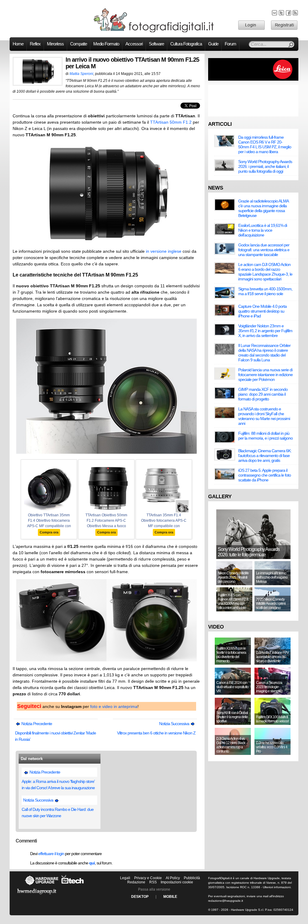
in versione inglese (163, 251)
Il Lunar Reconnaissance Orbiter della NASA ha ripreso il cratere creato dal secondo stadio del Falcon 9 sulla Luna (264, 352)
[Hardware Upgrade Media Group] (36, 895)
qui (92, 863)
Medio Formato (106, 44)
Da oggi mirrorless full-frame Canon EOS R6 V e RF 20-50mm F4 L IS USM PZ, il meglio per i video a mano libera (264, 144)
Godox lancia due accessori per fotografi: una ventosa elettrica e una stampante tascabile (263, 250)
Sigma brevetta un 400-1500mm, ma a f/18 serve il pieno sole (265, 291)
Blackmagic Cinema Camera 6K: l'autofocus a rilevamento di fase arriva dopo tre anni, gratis (264, 455)
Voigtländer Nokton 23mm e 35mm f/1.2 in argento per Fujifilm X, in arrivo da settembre (265, 330)
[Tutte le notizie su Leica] (253, 79)
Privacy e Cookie (148, 878)
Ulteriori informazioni (277, 887)
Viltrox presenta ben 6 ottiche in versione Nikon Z (156, 733)
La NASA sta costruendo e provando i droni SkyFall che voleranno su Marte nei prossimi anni (264, 416)
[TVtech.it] (72, 885)
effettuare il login (51, 853)
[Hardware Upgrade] (41, 885)
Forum (230, 44)
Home (18, 44)
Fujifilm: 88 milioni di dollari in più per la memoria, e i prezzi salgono (265, 435)
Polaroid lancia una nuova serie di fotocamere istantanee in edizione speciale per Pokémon (265, 374)
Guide (213, 44)
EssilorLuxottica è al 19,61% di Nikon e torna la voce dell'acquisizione (262, 230)
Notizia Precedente (36, 723)
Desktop (140, 897)
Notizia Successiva (174, 723)
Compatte (78, 44)
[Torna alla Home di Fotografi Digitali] (154, 31)
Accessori (134, 44)
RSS (153, 882)
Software (156, 44)
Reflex (35, 44)
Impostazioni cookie (177, 882)
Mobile (170, 897)
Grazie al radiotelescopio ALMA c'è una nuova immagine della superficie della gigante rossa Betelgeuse (263, 208)
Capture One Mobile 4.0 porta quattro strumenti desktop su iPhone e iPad (262, 311)
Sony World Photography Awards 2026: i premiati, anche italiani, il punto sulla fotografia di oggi (265, 166)
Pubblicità (192, 878)
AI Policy (173, 878)
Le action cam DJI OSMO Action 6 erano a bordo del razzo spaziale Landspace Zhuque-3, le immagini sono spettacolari (265, 271)
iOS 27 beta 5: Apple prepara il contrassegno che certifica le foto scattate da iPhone (264, 475)
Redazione (136, 882)
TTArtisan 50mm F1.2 (171, 122)
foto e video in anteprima (113, 706)
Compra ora (49, 532)
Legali (125, 878)
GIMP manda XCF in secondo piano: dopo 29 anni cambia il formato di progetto (263, 394)
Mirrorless (55, 44)
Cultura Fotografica (186, 44)
